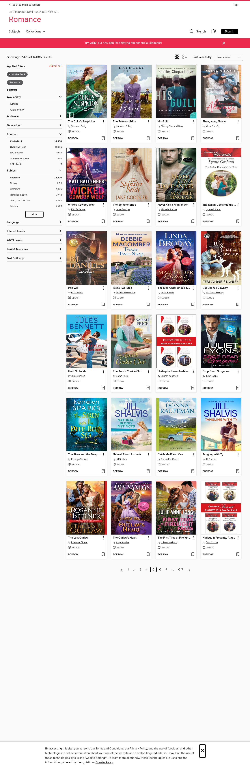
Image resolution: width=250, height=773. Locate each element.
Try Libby (90, 43)
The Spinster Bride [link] (124, 205)
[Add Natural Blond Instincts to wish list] (148, 471)
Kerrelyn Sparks (79, 459)
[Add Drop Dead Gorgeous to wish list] (237, 388)
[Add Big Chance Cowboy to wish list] (237, 304)
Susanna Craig (78, 126)
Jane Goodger (123, 209)
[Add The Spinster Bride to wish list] (148, 221)
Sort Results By (202, 57)
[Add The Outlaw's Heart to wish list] (148, 554)
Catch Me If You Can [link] (170, 454)
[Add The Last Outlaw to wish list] (103, 554)
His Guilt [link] (163, 121)
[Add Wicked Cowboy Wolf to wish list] (103, 221)
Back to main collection (26, 5)
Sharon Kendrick (169, 376)
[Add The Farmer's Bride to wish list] (148, 138)
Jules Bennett (78, 376)
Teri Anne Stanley (214, 292)
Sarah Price (122, 376)
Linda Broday (167, 292)
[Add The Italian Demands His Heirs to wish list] (237, 221)
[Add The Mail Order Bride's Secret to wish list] (193, 304)
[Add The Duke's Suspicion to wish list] (103, 138)
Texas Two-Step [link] (122, 288)
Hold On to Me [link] (77, 371)
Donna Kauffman (169, 459)
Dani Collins (212, 542)
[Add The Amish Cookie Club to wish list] (148, 388)
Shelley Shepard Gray (172, 126)
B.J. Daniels (77, 292)
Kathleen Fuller (123, 126)
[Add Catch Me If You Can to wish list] (193, 471)
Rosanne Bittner (79, 542)
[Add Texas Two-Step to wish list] (148, 304)
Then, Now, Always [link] (214, 121)
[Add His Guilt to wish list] (193, 138)
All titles (14, 104)
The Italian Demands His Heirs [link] (219, 205)
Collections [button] (34, 32)
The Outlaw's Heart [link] (125, 537)
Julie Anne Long (169, 542)
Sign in (229, 32)
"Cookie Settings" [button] (96, 758)
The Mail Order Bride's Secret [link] (174, 288)
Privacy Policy (138, 748)
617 (180, 570)
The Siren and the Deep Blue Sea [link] (85, 454)
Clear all (55, 66)
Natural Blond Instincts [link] (127, 454)
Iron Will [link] (73, 288)
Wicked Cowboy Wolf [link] (81, 205)
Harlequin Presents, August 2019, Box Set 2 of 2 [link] (219, 537)
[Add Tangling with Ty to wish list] (237, 471)
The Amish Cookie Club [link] (127, 371)
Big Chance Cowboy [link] (215, 288)
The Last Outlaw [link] (78, 537)
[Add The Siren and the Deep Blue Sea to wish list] (103, 471)
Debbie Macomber (125, 292)
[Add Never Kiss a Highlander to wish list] (193, 221)
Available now (17, 109)
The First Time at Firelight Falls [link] (174, 537)
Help (235, 5)
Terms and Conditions (109, 748)
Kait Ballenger (78, 209)
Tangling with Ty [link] (213, 454)
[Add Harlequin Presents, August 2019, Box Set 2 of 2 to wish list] (237, 554)
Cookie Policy (104, 762)
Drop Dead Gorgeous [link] (216, 371)
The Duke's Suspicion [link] (81, 121)
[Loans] (213, 32)
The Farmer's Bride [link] (124, 121)
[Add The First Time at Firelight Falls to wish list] (193, 554)
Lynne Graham (213, 209)
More (34, 214)
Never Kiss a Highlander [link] (173, 205)
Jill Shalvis (121, 459)
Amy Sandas (122, 542)
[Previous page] (121, 569)
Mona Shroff (212, 126)
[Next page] (189, 569)
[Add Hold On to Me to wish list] (103, 388)
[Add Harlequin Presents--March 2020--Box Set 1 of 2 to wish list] (193, 388)
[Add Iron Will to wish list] (103, 304)
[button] (197, 32)
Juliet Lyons (212, 376)
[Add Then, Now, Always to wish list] (237, 138)
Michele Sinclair (169, 209)
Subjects (14, 32)
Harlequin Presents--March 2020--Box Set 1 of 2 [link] (174, 371)
